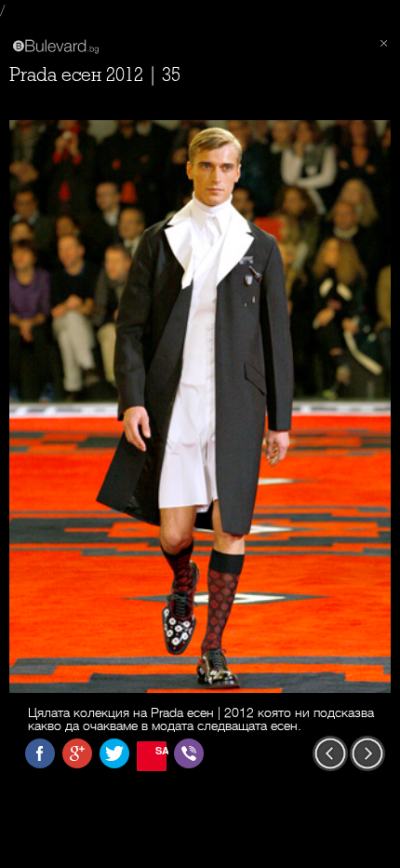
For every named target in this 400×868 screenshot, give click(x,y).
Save (161, 750)
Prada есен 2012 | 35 (94, 75)
